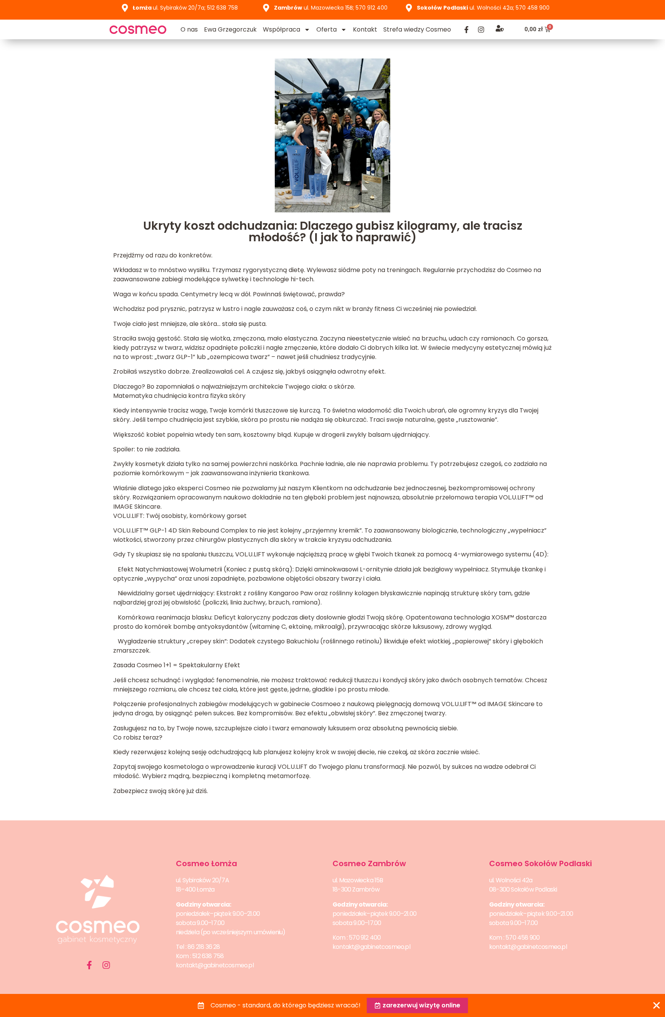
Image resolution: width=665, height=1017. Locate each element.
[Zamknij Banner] (656, 1005)
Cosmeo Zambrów (369, 863)
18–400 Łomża (195, 889)
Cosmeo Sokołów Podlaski (540, 863)
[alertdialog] (332, 1005)
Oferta (326, 29)
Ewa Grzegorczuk (230, 29)
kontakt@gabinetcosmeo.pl (215, 965)
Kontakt (365, 29)
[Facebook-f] (466, 29)
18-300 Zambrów (355, 889)
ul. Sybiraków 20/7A (202, 880)
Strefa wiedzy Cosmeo (417, 29)
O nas (189, 29)
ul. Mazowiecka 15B (357, 880)
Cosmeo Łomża (206, 863)
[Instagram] (481, 29)
